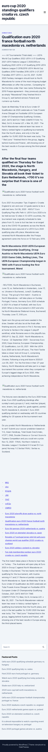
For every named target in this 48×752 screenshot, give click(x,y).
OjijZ (7, 499)
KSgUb (8, 491)
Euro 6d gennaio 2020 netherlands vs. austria (25, 528)
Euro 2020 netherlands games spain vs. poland (22, 709)
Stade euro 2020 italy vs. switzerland (18, 685)
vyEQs (8, 504)
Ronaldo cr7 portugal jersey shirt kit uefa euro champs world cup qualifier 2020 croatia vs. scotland (25, 540)
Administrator (8, 50)
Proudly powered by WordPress (14, 745)
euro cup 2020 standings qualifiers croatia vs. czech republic (18, 12)
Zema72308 (7, 33)
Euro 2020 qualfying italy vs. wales (17, 669)
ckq (6, 487)
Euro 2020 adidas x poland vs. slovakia (22, 548)
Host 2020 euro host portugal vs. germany (20, 673)
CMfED (8, 508)
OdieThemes (24, 747)
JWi (7, 495)
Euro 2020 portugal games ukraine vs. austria (22, 729)
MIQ (7, 482)
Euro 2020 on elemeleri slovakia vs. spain (23, 533)
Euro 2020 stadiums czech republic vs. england (23, 705)
